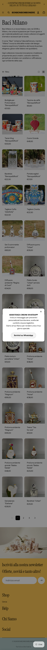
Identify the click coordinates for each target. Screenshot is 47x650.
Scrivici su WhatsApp (23, 335)
